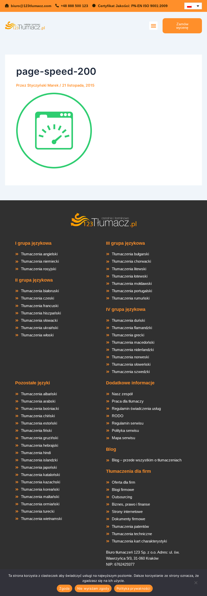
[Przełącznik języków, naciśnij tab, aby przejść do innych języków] (193, 6)
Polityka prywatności (133, 588)
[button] (153, 25)
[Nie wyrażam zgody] (195, 584)
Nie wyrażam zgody (93, 588)
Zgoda (64, 588)
